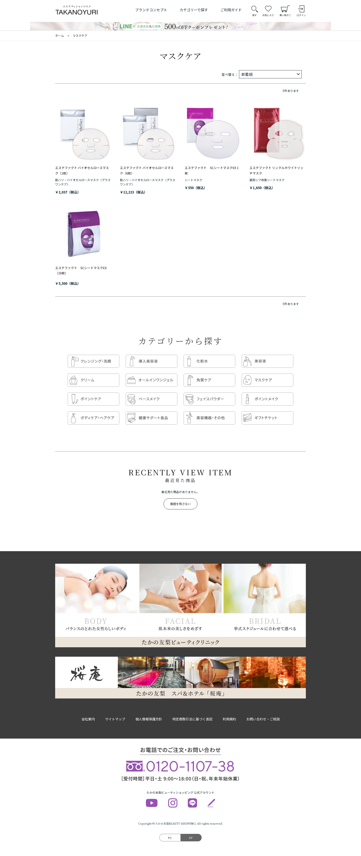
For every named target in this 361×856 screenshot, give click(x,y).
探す (254, 15)
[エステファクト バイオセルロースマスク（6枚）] (148, 133)
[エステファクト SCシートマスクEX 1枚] (213, 133)
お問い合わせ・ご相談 (263, 718)
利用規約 (229, 718)
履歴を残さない (180, 504)
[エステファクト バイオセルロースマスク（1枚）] (83, 133)
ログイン (301, 15)
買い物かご (285, 15)
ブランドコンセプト (151, 9)
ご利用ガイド (231, 9)
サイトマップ (115, 718)
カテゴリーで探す (194, 9)
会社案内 (88, 718)
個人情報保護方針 (148, 718)
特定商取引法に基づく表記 (192, 718)
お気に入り (268, 15)
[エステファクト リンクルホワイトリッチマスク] (277, 133)
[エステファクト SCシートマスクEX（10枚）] (83, 233)
